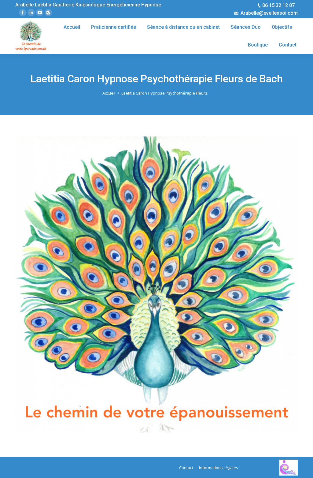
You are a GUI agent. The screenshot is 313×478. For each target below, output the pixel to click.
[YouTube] (39, 12)
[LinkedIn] (31, 12)
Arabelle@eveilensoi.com (269, 13)
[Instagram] (48, 12)
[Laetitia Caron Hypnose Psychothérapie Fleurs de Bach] (156, 284)
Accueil (108, 93)
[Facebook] (22, 12)
